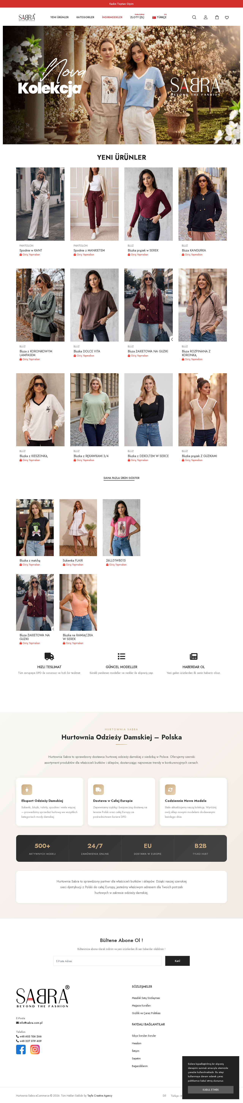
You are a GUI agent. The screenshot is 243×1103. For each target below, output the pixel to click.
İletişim (135, 1051)
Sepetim (136, 1058)
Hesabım (136, 1043)
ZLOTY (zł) (137, 17)
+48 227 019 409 (30, 1041)
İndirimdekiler (112, 17)
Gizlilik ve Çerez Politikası (146, 1013)
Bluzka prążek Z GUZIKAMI (199, 456)
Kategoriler (85, 17)
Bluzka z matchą (30, 560)
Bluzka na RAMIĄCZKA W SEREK (78, 637)
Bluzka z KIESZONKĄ (33, 456)
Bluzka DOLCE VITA (87, 351)
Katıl (177, 961)
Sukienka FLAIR (73, 560)
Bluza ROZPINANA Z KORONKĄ (196, 353)
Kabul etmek (211, 1090)
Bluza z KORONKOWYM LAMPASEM (36, 353)
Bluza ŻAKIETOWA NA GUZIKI (148, 351)
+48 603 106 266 (30, 1036)
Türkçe (161, 17)
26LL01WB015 (116, 560)
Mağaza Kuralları (141, 1005)
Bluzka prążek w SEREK (143, 250)
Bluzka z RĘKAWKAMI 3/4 (91, 456)
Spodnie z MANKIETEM (89, 250)
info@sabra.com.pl (31, 1023)
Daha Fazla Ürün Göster (121, 478)
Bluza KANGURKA (194, 250)
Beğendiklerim (140, 1066)
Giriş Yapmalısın (31, 254)
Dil (164, 1096)
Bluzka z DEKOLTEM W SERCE (148, 456)
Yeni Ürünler (59, 17)
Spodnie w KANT (31, 250)
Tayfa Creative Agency (99, 1096)
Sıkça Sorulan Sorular (144, 1036)
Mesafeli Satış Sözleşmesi (146, 998)
